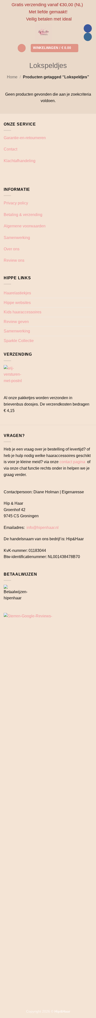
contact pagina (72, 462)
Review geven (16, 322)
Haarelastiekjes (17, 293)
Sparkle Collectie (19, 341)
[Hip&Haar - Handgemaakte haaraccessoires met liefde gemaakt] (43, 32)
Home (12, 77)
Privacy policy (16, 203)
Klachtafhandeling (19, 161)
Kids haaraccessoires (22, 312)
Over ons (11, 249)
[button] (22, 48)
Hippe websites (17, 303)
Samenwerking (17, 238)
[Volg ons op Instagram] (88, 37)
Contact (10, 149)
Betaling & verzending (23, 215)
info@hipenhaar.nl (43, 527)
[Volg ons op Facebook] (88, 28)
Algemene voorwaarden (25, 226)
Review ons (14, 260)
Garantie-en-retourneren (25, 138)
